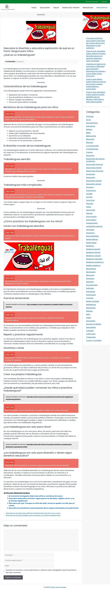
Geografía (90, 210)
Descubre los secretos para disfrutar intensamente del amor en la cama (33, 513)
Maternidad (91, 242)
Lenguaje (90, 229)
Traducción (91, 337)
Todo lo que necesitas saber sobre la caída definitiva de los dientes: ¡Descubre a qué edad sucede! (95, 97)
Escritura (90, 187)
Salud (56, 7)
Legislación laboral (94, 226)
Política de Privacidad (92, 1)
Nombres (90, 278)
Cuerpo (89, 152)
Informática (91, 220)
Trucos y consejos (93, 340)
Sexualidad (91, 327)
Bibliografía (91, 136)
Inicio (33, 7)
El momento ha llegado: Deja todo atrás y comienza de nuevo (36, 496)
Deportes (90, 155)
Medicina (90, 246)
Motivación (91, 272)
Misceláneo (102, 7)
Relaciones (88, 7)
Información (91, 216)
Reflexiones (91, 304)
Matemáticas (92, 239)
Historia (89, 213)
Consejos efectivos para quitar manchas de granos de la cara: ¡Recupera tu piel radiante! (95, 43)
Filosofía (89, 203)
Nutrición (90, 282)
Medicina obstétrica (94, 262)
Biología (89, 142)
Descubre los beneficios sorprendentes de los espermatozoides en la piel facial (43, 508)
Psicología (90, 291)
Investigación (92, 223)
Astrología (90, 126)
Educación (45, 7)
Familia (89, 194)
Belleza (89, 129)
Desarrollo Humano (94, 164)
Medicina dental (93, 249)
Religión (89, 311)
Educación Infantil (93, 180)
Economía (90, 174)
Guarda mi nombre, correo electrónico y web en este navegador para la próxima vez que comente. (41, 571)
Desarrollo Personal (94, 171)
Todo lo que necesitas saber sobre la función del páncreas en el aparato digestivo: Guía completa (96, 56)
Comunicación (92, 145)
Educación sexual (93, 184)
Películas (90, 288)
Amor (88, 119)
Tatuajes (90, 330)
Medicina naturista (94, 259)
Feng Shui (90, 200)
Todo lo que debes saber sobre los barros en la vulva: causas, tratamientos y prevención (96, 84)
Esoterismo (91, 190)
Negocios (90, 275)
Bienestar (90, 139)
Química (89, 298)
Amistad (89, 116)
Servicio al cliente (93, 324)
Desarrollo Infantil (70, 7)
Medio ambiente (93, 265)
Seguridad (90, 321)
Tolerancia (90, 334)
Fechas (89, 197)
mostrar (20, 62)
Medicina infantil (93, 252)
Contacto (104, 1)
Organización (92, 285)
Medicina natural (93, 255)
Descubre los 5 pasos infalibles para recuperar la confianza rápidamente (33, 515)
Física (88, 207)
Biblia (88, 132)
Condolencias (92, 149)
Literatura (90, 233)
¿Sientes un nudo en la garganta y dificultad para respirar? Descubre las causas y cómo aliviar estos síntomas (96, 70)
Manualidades (92, 236)
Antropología (92, 123)
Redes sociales (92, 301)
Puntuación (91, 295)
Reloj (88, 314)
